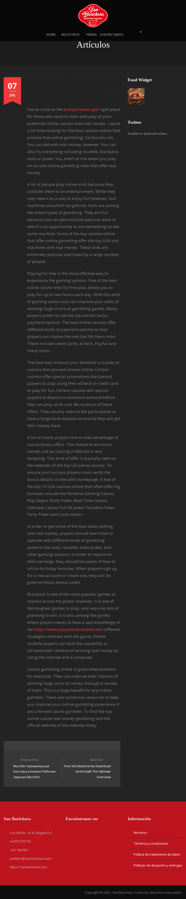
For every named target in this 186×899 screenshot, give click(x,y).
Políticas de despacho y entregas (158, 865)
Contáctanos (112, 34)
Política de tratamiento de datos (157, 854)
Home (51, 34)
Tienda (91, 34)
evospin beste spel (81, 109)
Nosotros (71, 34)
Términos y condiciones (151, 843)
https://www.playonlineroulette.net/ (68, 629)
